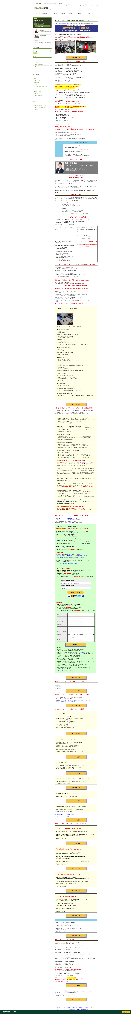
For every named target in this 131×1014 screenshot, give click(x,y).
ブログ (92, 1007)
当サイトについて (62, 5)
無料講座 (81, 1007)
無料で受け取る (126, 1012)
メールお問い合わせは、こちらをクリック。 (67, 563)
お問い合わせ (94, 5)
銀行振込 (70, 518)
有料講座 (87, 1007)
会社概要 (69, 5)
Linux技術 (74, 1007)
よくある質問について (85, 5)
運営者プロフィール (76, 5)
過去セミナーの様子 (60, 301)
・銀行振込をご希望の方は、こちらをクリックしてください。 (70, 557)
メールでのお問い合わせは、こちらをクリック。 (66, 994)
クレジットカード (63, 518)
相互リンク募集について (82, 1009)
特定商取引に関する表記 (70, 1009)
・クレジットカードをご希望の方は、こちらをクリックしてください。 (72, 555)
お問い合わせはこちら (61, 931)
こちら (57, 811)
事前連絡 (83, 652)
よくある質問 (59, 1009)
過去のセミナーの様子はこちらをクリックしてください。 (68, 53)
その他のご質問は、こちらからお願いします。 (65, 814)
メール (57, 698)
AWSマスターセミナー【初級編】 (64, 23)
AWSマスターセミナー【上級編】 (77, 464)
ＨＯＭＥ (56, 23)
